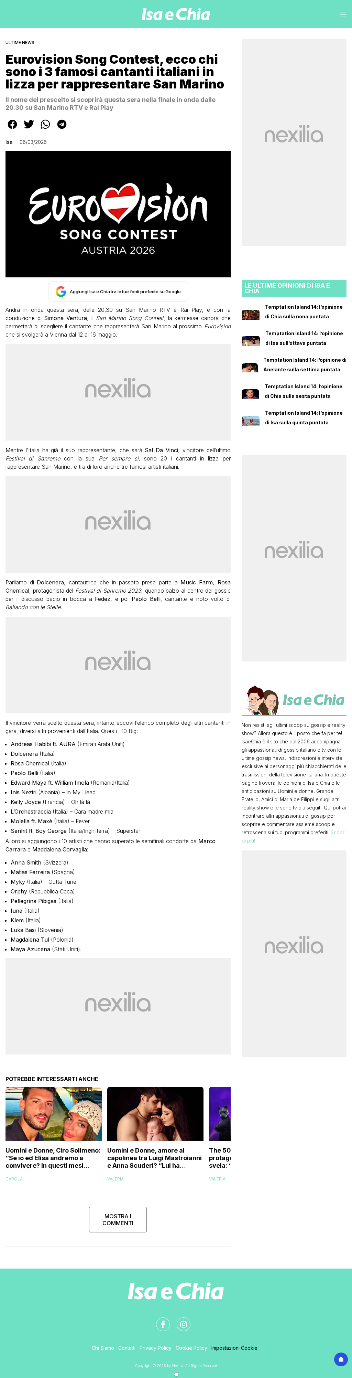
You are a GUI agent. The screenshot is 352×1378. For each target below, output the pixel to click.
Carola (14, 1178)
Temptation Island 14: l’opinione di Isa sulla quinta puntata (304, 417)
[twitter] (29, 129)
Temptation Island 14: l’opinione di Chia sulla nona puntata (304, 311)
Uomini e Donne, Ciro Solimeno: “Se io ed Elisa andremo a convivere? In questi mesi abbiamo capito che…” (53, 1158)
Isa (9, 142)
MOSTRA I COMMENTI (117, 1220)
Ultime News (20, 42)
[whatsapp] (45, 129)
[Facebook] (159, 1320)
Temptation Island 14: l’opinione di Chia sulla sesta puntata (303, 391)
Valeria (115, 1178)
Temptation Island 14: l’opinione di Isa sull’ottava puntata (304, 338)
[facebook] (12, 129)
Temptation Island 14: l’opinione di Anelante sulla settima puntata (304, 364)
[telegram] (62, 129)
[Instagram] (179, 1320)
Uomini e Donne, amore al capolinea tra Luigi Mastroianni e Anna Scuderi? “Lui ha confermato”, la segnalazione (154, 1158)
